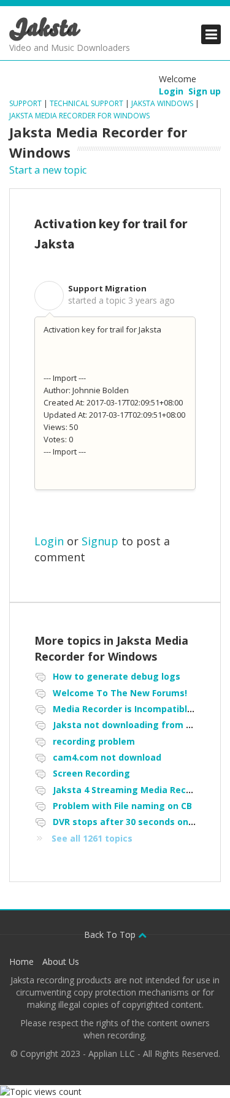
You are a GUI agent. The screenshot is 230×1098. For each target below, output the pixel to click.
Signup (100, 541)
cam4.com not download (107, 757)
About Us (60, 961)
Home (21, 961)
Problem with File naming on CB (122, 806)
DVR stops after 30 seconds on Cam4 (134, 821)
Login (49, 541)
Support (26, 103)
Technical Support (86, 103)
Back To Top (111, 934)
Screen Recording (91, 773)
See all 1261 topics (92, 838)
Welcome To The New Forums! (120, 693)
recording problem (94, 741)
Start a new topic (47, 170)
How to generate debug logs (116, 676)
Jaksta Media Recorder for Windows (79, 115)
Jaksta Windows (162, 103)
